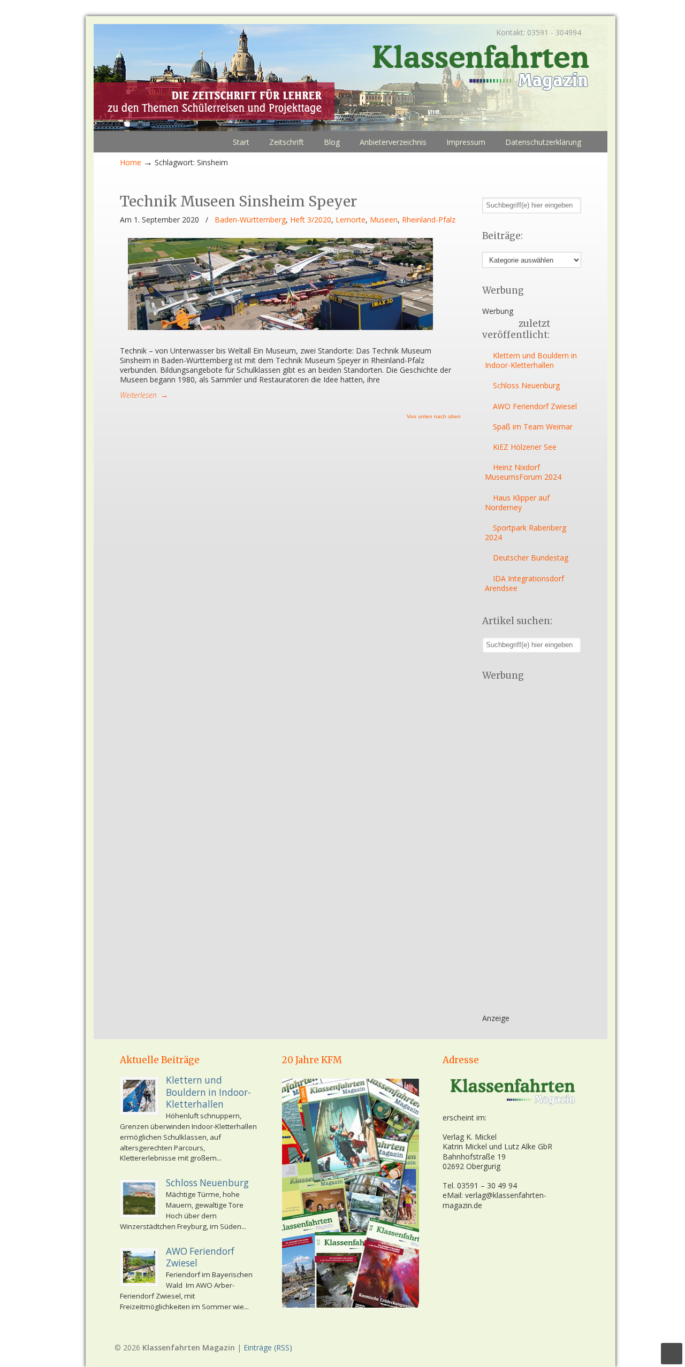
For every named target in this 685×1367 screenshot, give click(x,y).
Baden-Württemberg (250, 220)
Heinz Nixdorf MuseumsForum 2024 (523, 472)
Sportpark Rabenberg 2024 (525, 532)
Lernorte (351, 220)
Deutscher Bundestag (530, 557)
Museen (384, 220)
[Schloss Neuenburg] (139, 1198)
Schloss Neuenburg (526, 385)
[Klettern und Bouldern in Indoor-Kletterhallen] (139, 1096)
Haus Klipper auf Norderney (517, 502)
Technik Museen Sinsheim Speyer (238, 201)
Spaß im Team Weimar (533, 426)
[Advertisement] (525, 850)
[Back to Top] (671, 1353)
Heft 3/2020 (310, 220)
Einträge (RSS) (267, 1347)
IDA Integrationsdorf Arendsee (524, 583)
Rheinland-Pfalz (428, 220)
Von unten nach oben (434, 416)
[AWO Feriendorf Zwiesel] (139, 1267)
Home (130, 162)
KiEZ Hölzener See (525, 447)
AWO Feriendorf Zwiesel (535, 406)
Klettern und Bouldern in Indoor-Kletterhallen (531, 360)
